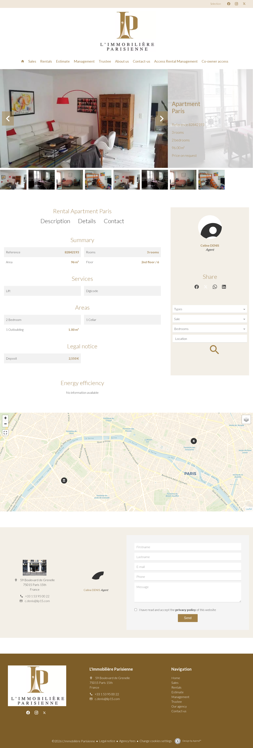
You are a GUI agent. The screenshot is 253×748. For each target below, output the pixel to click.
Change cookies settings (156, 741)
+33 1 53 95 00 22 (37, 596)
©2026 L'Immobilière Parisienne (73, 741)
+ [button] (5, 417)
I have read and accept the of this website (177, 610)
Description (55, 220)
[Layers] (246, 419)
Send (188, 618)
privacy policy (185, 610)
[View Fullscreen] (5, 433)
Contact (114, 220)
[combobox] (210, 309)
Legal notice (107, 741)
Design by (191, 740)
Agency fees (127, 741)
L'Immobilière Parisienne (111, 669)
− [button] (5, 423)
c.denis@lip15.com (37, 601)
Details (87, 220)
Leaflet (249, 509)
